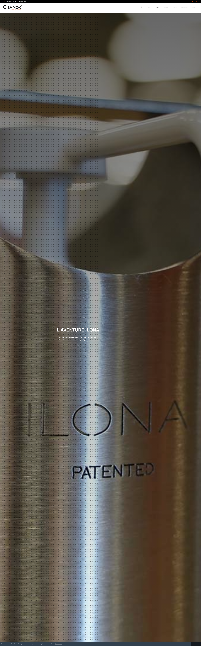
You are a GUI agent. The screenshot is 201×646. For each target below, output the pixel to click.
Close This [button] (196, 644)
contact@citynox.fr (23, 1)
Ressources (184, 7)
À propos (157, 7)
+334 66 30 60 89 (10, 1)
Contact (194, 7)
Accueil (148, 7)
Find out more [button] (58, 644)
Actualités (174, 7)
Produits (166, 7)
